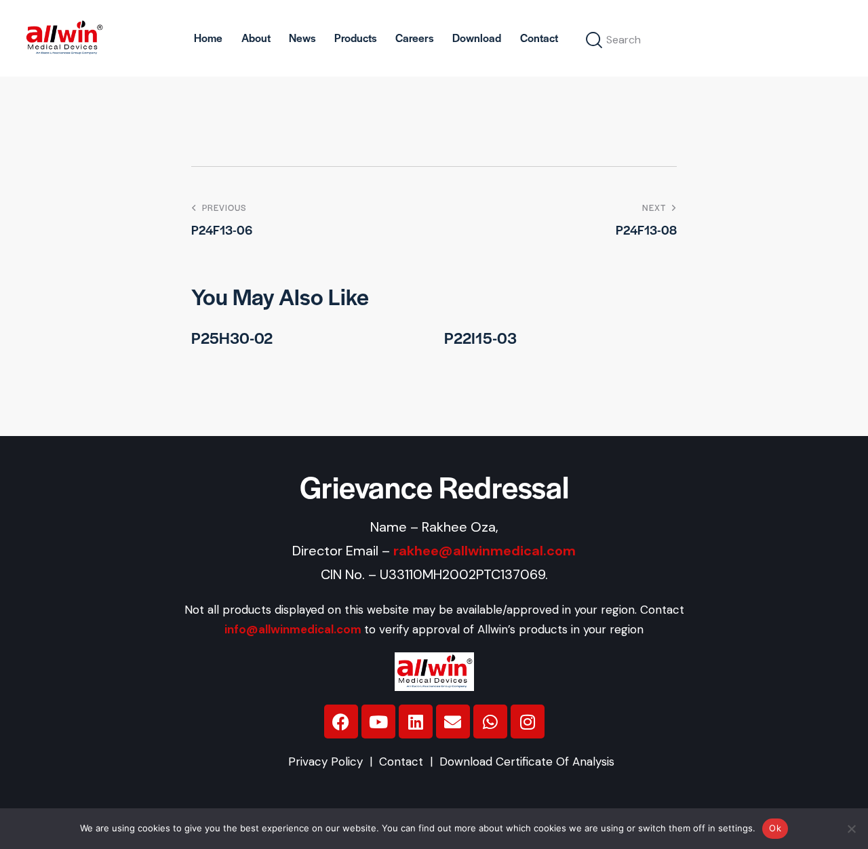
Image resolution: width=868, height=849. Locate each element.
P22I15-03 (480, 338)
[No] (851, 828)
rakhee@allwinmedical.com (484, 550)
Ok (775, 828)
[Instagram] (528, 721)
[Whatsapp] (490, 721)
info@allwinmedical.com (292, 629)
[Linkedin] (416, 721)
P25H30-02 (232, 338)
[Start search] (595, 40)
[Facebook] (341, 721)
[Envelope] (453, 721)
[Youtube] (378, 721)
